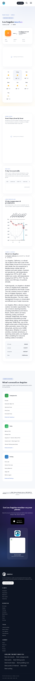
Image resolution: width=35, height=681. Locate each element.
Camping (4, 612)
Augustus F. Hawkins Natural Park (12, 437)
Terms (3, 646)
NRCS (11, 678)
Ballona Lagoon (8, 474)
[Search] (26, 3)
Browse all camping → (10, 417)
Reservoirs (4, 594)
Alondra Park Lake (9, 465)
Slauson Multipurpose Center (11, 444)
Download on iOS (8, 582)
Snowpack (4, 590)
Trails (3, 618)
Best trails (24, 665)
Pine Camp (7, 410)
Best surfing (8, 668)
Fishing (4, 610)
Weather (4, 635)
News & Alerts (5, 629)
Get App (21, 3)
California (13, 14)
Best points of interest (12, 665)
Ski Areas (4, 606)
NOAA (8, 678)
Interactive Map (5, 627)
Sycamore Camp (8, 407)
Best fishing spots (19, 660)
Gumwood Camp (8, 413)
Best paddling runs (23, 663)
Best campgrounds (22, 657)
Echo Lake (7, 461)
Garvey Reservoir (8, 468)
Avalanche (4, 598)
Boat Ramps (4, 614)
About (3, 642)
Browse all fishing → (9, 478)
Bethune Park (8, 431)
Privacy (4, 648)
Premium (4, 644)
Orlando (6, 400)
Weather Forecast (5, 14)
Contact (4, 650)
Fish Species (5, 631)
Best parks (8, 660)
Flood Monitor (5, 633)
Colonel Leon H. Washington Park (12, 441)
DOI (16, 678)
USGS (5, 678)
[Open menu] (31, 3)
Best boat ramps (10, 663)
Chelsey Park (7, 434)
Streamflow (4, 592)
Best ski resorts (9, 657)
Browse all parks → (9, 447)
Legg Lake (7, 471)
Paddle (3, 608)
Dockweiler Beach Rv (9, 403)
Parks (3, 616)
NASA (14, 678)
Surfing (4, 620)
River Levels (5, 596)
